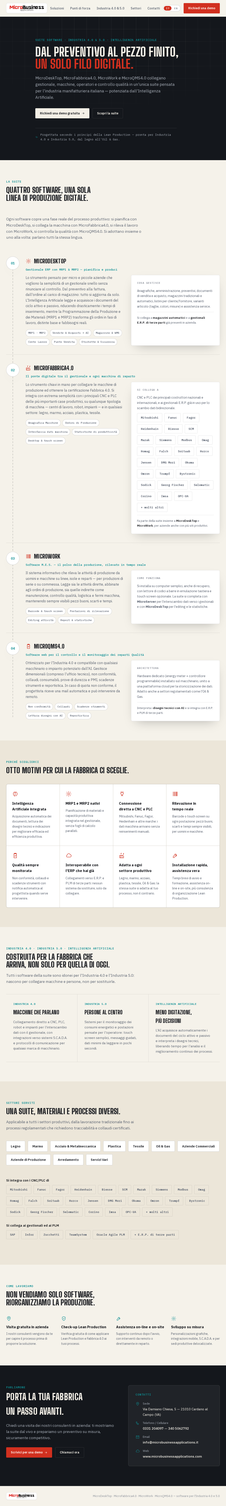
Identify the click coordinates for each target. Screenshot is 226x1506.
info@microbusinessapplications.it (170, 1442)
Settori (136, 8)
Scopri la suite (107, 113)
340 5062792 (178, 1428)
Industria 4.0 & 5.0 (110, 8)
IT (167, 8)
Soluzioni (57, 8)
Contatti (153, 8)
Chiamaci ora (69, 1452)
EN (175, 8)
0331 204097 (153, 1428)
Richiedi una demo (201, 8)
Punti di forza (80, 8)
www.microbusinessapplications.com (172, 1456)
